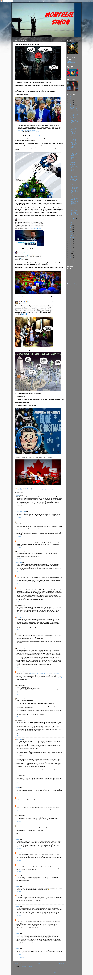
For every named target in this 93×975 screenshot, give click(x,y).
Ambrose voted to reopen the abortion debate (40, 673)
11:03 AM (18, 943)
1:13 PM (18, 583)
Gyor (17, 576)
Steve (17, 787)
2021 (70, 100)
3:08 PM (18, 694)
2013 (70, 249)
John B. (18, 495)
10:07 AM (18, 848)
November (72, 218)
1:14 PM (18, 601)
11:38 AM (18, 517)
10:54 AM (18, 929)
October (72, 220)
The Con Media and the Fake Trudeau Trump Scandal (74, 197)
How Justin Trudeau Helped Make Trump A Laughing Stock (74, 186)
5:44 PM (18, 770)
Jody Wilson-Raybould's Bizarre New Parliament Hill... (74, 166)
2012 (70, 251)
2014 (70, 247)
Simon (17, 839)
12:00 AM (18, 821)
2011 (70, 253)
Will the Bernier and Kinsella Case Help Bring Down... (74, 175)
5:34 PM (18, 735)
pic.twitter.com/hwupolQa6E (28, 130)
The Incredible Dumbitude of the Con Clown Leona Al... (74, 214)
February (72, 235)
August (72, 224)
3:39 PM (18, 716)
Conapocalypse (55, 489)
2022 (70, 98)
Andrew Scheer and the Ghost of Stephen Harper (73, 154)
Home (40, 963)
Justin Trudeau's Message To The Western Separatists (73, 127)
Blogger (54, 972)
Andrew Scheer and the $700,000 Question (73, 133)
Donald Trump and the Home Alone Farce (74, 114)
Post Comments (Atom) (26, 966)
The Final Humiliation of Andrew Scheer (74, 171)
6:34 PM (18, 793)
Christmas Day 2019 (73, 118)
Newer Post (18, 963)
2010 (70, 255)
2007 (70, 261)
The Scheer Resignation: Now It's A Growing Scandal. (73, 160)
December (72, 105)
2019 (70, 104)
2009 (70, 257)
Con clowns (31, 489)
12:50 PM (18, 558)
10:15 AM (18, 871)
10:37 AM (18, 915)
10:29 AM (18, 902)
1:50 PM (18, 629)
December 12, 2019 (34, 131)
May (71, 229)
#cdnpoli (20, 130)
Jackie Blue (19, 562)
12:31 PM (18, 547)
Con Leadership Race (40, 489)
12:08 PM (18, 835)
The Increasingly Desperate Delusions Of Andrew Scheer (74, 208)
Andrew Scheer (24, 489)
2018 (70, 239)
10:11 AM (18, 860)
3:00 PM (18, 681)
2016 (70, 243)
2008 (70, 259)
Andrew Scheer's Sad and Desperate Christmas (74, 203)
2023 (70, 96)
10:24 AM (18, 891)
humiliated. (39, 135)
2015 (19, 489)
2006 (70, 262)
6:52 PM (18, 810)
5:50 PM (18, 782)
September (72, 222)
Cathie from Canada (21, 511)
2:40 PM (18, 667)
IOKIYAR (60, 677)
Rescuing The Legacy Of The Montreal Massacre (74, 192)
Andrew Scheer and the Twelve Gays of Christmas (74, 122)
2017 (70, 241)
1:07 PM (18, 571)
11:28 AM (18, 507)
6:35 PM (18, 801)
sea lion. (30, 769)
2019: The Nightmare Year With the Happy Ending (74, 109)
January (72, 237)
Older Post (60, 963)
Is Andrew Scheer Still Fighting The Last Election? (74, 181)
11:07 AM (18, 954)
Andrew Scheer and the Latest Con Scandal (74, 143)
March (71, 233)
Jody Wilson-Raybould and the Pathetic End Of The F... (74, 138)
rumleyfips (18, 541)
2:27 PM (18, 644)
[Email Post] (32, 488)
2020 (70, 102)
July (71, 225)
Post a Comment (20, 957)
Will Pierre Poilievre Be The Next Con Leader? (73, 148)
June (71, 227)
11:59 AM (18, 536)
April (71, 231)
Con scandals (48, 489)
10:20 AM (18, 882)
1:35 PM (18, 613)
